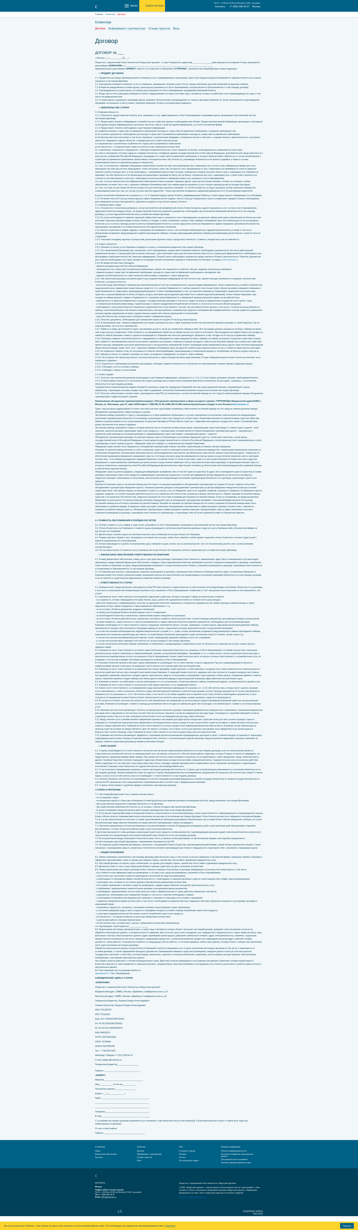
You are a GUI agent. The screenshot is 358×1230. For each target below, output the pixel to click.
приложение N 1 (102, 973)
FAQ (181, 1147)
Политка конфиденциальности (234, 1151)
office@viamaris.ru (108, 1197)
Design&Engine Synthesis (253, 1211)
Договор (100, 28)
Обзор (97, 1151)
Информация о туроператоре (126, 28)
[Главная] (109, 8)
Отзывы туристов (159, 28)
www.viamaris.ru (230, 259)
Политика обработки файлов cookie (236, 1163)
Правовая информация (230, 1147)
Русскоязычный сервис (189, 1160)
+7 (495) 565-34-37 (239, 6)
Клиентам (141, 1147)
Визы (176, 28)
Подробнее (170, 1226)
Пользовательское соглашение (234, 1159)
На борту (183, 1154)
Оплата (182, 1157)
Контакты (220, 6)
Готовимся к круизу (187, 1151)
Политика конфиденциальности (192, 1197)
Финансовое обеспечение (106, 1154)
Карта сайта (258, 1213)
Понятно (347, 1226)
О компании (100, 1147)
